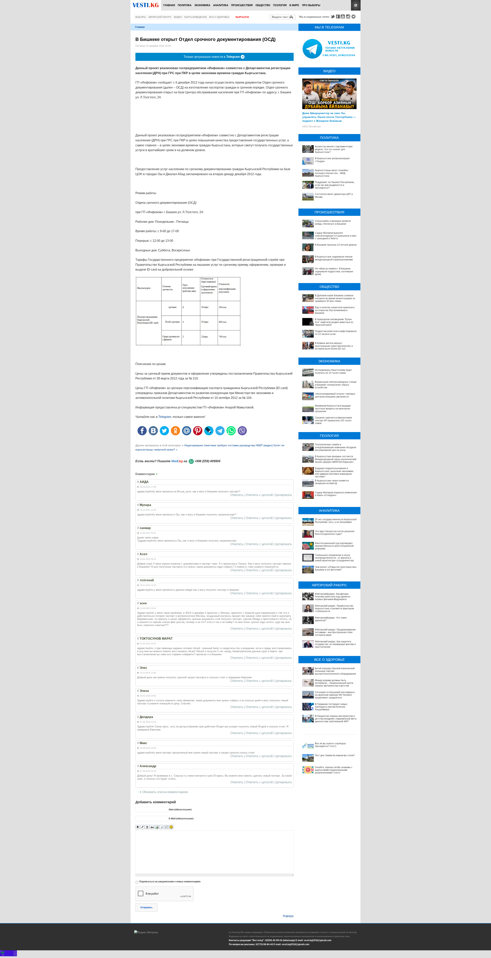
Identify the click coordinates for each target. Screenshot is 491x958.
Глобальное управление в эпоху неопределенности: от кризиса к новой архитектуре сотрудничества (334, 558)
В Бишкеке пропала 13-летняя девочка (336, 244)
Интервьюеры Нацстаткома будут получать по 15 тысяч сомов (333, 371)
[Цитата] (161, 827)
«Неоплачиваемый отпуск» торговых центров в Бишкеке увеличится (335, 395)
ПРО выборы (311, 5)
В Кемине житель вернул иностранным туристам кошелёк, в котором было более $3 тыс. (334, 346)
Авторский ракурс (160, 17)
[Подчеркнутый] (147, 827)
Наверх (288, 916)
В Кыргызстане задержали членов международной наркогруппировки (334, 258)
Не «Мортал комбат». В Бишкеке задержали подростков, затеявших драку (334, 271)
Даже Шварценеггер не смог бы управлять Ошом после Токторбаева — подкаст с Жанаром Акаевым (329, 117)
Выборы (140, 17)
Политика (184, 5)
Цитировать (283, 495)
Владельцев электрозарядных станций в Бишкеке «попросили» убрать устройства (336, 385)
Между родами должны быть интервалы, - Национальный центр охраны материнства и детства (334, 683)
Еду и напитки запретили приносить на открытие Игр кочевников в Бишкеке (335, 310)
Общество (262, 5)
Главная (169, 5)
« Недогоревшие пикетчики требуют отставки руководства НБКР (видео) (227, 445)
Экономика (202, 5)
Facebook (338, 16)
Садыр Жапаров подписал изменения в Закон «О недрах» (336, 494)
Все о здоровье (219, 17)
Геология (280, 5)
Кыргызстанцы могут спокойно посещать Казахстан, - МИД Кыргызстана (331, 173)
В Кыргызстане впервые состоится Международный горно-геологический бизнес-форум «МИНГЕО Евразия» (335, 459)
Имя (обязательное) (180, 809)
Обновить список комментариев (165, 792)
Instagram (348, 16)
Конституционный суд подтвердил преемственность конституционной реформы (334, 546)
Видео (178, 17)
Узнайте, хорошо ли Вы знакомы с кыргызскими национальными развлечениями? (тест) (333, 770)
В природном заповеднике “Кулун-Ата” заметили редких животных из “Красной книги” (334, 322)
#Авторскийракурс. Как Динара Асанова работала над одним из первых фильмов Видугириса (332, 597)
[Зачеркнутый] (152, 827)
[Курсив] (142, 827)
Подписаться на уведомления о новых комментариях (170, 881)
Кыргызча (242, 17)
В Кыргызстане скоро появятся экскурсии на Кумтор (332, 482)
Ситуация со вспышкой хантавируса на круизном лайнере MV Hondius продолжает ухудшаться (335, 695)
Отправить (146, 907)
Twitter (332, 16)
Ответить (236, 495)
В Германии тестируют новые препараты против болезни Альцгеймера (331, 707)
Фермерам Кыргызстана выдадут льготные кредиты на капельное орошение (333, 408)
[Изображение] (157, 827)
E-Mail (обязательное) (181, 818)
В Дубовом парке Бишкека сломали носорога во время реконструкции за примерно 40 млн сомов (335, 298)
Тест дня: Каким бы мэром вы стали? (335, 755)
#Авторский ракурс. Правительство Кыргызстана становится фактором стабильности (334, 608)
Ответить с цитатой (259, 495)
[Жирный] (137, 827)
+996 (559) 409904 (207, 461)
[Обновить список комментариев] (157, 474)
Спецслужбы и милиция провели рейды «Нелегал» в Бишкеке (333, 222)
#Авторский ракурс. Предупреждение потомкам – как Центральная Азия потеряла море (335, 632)
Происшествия (242, 5)
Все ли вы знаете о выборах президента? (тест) (330, 745)
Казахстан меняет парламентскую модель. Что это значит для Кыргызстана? (334, 149)
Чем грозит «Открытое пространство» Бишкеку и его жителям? (336, 568)
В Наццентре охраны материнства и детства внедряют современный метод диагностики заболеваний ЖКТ (336, 719)
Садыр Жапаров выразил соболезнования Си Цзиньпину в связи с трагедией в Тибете (336, 236)
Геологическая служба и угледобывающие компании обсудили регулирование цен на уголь (335, 447)
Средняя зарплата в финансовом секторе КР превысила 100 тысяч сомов (333, 420)
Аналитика (220, 5)
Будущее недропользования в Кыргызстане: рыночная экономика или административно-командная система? (334, 472)
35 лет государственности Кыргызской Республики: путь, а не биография (336, 520)
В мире (294, 5)
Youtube (343, 16)
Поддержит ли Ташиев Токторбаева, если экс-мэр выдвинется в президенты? (334, 185)
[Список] (166, 827)
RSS (356, 5)
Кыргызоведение (195, 17)
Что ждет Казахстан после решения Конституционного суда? (334, 532)
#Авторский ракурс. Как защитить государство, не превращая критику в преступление (335, 644)
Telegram (354, 16)
